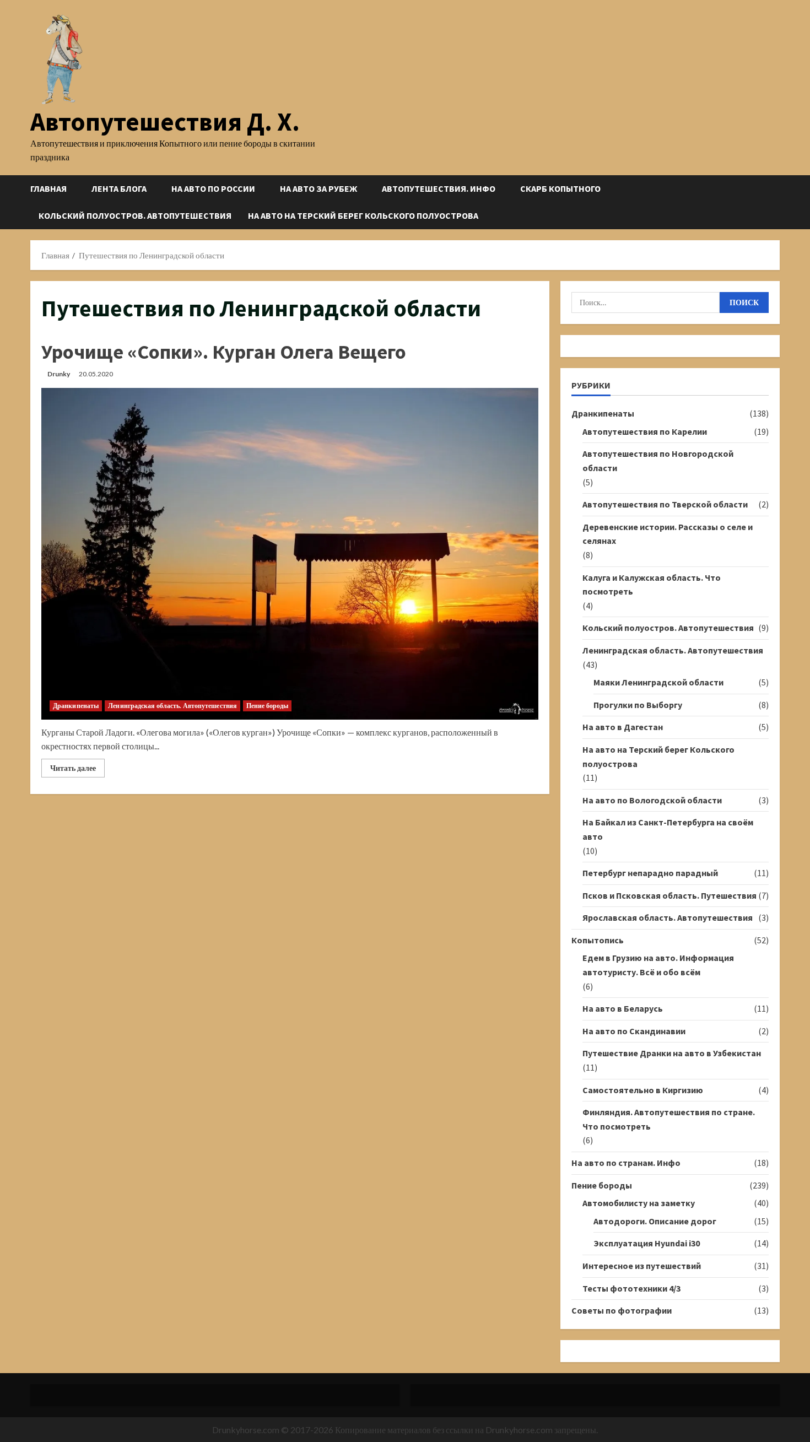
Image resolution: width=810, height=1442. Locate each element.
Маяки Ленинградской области (658, 682)
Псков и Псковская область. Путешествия (669, 895)
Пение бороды (267, 705)
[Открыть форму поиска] (776, 202)
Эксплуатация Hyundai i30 (646, 1243)
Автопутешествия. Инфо (438, 188)
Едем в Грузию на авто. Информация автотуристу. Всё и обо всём (658, 964)
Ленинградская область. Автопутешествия (172, 705)
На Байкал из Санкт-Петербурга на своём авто (667, 829)
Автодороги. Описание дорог (654, 1221)
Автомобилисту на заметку (638, 1202)
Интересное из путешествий (641, 1265)
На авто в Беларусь (622, 1008)
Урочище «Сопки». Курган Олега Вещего (223, 351)
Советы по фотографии (621, 1310)
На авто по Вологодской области (652, 800)
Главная (48, 188)
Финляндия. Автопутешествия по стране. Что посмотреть (668, 1119)
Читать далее (77, 770)
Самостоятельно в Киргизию (642, 1089)
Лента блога (119, 188)
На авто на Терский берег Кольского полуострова (363, 215)
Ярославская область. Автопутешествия (667, 917)
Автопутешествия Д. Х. (165, 121)
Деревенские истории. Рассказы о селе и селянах (667, 534)
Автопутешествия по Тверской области (665, 504)
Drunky (58, 374)
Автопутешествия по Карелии (644, 431)
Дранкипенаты (76, 705)
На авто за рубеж (318, 188)
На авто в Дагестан (622, 726)
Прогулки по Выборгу (637, 704)
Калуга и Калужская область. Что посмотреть (651, 584)
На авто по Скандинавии (633, 1030)
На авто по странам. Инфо (626, 1162)
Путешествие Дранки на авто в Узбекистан (671, 1052)
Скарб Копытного (560, 188)
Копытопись (597, 940)
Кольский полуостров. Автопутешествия (135, 215)
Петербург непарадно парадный (650, 872)
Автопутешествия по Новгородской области (657, 460)
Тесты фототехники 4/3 (631, 1288)
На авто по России (213, 188)
